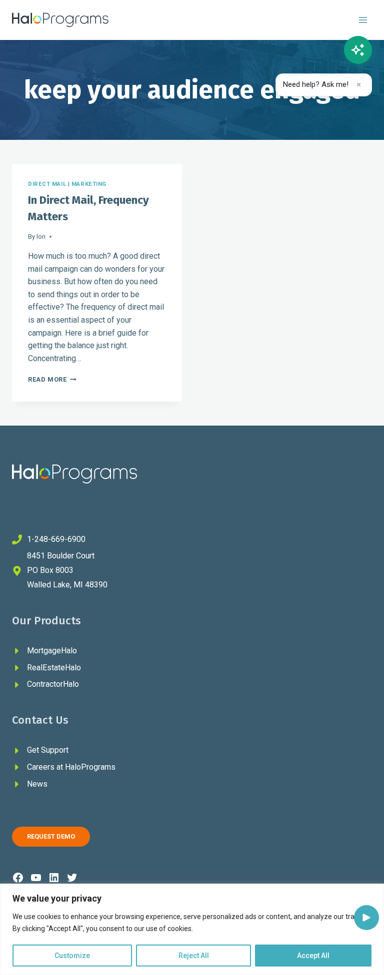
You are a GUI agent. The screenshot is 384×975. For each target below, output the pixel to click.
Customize (72, 956)
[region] (192, 929)
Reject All (193, 956)
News (37, 784)
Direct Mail (47, 184)
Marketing (89, 184)
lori (41, 236)
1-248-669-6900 (56, 539)
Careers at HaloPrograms (71, 767)
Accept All (313, 956)
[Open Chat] (358, 50)
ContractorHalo (53, 684)
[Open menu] (363, 19)
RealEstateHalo (54, 667)
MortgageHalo (52, 650)
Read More (52, 379)
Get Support (47, 750)
